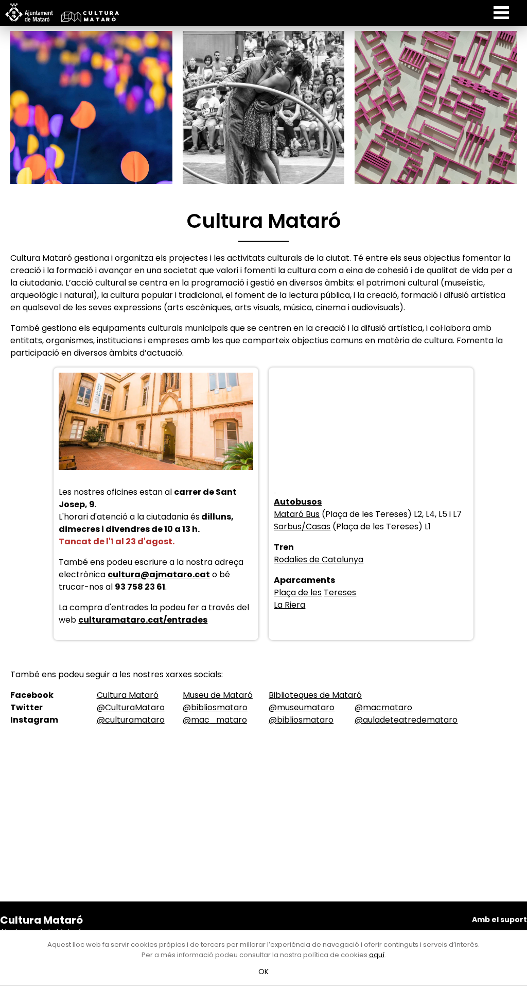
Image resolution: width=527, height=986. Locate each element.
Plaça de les (298, 592)
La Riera (289, 605)
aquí (376, 955)
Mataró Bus (297, 514)
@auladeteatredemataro (406, 720)
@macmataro (383, 707)
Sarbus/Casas (302, 526)
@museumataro (302, 707)
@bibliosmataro (215, 707)
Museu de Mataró (218, 695)
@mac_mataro (215, 720)
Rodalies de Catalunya (318, 559)
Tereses (340, 592)
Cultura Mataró (128, 695)
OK (263, 971)
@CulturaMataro (131, 707)
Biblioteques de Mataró (315, 695)
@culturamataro (131, 720)
